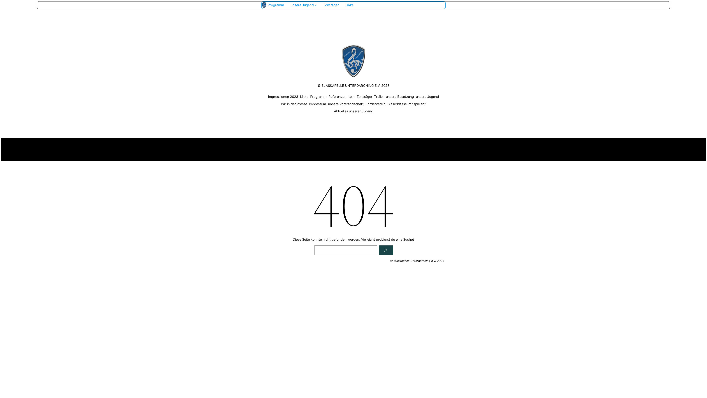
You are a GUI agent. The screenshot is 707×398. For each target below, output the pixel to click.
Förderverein (376, 104)
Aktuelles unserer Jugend (353, 111)
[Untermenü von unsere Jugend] (316, 5)
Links (304, 97)
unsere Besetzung (400, 97)
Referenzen (337, 97)
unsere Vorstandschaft (346, 104)
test (352, 97)
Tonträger (364, 97)
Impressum (317, 104)
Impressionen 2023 (283, 97)
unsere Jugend (427, 97)
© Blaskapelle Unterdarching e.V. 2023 (353, 86)
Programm (318, 97)
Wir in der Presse (294, 104)
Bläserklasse (397, 104)
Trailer (379, 97)
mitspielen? (417, 104)
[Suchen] (386, 250)
